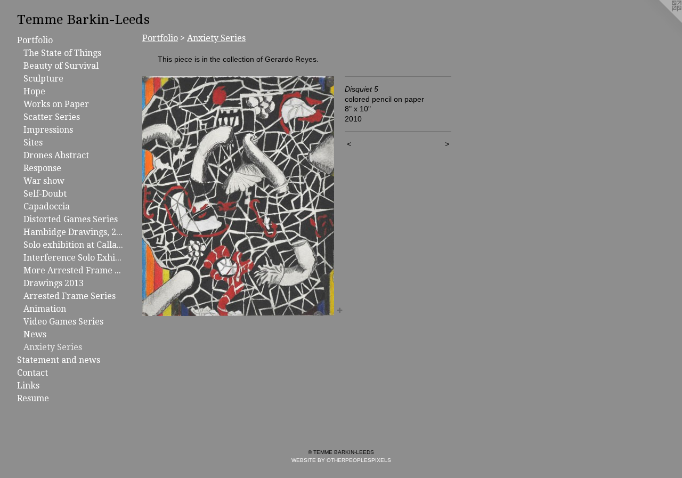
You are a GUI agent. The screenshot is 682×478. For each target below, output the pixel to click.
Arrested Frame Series (69, 296)
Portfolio (35, 40)
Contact (32, 373)
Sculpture (43, 79)
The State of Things (62, 53)
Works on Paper (56, 104)
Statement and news (58, 360)
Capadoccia (46, 206)
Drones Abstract (56, 155)
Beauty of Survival (61, 66)
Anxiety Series (52, 347)
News (34, 334)
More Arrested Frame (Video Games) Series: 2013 (73, 270)
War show (43, 181)
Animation (44, 309)
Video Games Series (63, 322)
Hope (34, 91)
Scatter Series (51, 117)
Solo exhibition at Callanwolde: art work (73, 245)
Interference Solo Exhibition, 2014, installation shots (73, 258)
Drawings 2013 (53, 283)
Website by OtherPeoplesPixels (341, 460)
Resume (33, 398)
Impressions (48, 130)
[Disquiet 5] (238, 196)
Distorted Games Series (70, 219)
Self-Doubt (45, 194)
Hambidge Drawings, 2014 (73, 232)
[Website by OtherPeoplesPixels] (660, 21)
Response (42, 168)
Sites (33, 142)
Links (28, 385)
